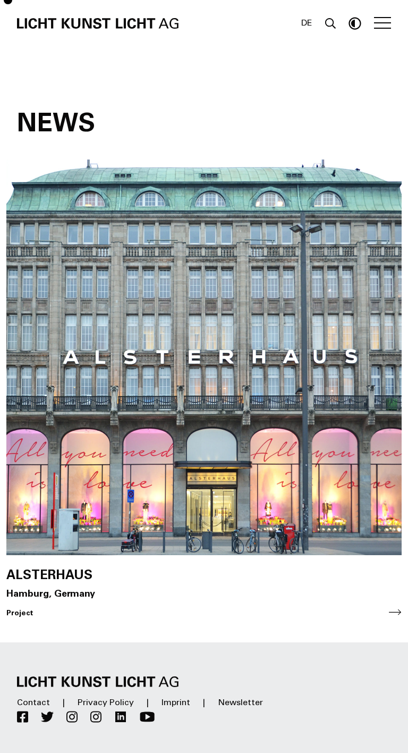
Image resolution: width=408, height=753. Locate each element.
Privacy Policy (106, 703)
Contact (33, 703)
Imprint (176, 703)
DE (306, 23)
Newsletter (240, 703)
